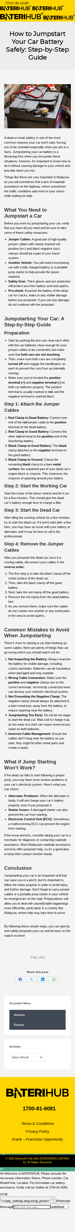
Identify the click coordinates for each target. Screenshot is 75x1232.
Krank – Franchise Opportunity (37, 1139)
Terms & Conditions (37, 1123)
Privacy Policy (37, 1131)
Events (19, 1024)
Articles (19, 1014)
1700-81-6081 (17, 3)
